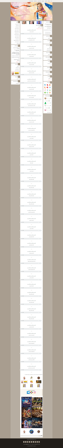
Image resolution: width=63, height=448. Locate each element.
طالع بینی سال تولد (49, 112)
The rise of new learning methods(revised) (16, 50)
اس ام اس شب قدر (49, 28)
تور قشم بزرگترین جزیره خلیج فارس (15, 55)
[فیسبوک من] (35, 442)
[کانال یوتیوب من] (26, 442)
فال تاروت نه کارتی (17, 35)
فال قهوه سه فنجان (49, 48)
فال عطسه (18, 78)
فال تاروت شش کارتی (16, 34)
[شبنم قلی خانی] (24, 22)
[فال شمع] (26, 412)
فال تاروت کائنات (17, 26)
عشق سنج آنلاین (49, 74)
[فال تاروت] (37, 402)
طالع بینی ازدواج (49, 59)
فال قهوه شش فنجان (49, 50)
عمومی (38, 435)
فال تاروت (46, 1)
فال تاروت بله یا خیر (17, 41)
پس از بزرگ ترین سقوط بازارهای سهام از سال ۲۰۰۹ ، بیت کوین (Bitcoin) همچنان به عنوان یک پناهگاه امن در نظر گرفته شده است (15, 53)
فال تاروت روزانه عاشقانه (16, 40)
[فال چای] (37, 423)
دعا (50, 65)
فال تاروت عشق (17, 38)
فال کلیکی (50, 69)
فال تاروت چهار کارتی (17, 31)
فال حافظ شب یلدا (17, 69)
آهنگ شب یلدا (16, 7)
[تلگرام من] (37, 442)
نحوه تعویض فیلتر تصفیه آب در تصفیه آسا (16, 48)
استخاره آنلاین (35, 1)
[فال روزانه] (26, 402)
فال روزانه (43, 1)
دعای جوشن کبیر (49, 63)
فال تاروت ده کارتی (17, 37)
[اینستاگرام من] (33, 442)
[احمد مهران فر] (39, 22)
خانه (51, 1)
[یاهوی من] (39, 442)
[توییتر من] (29, 442)
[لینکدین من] (24, 442)
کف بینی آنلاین (49, 54)
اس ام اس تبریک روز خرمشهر (48, 32)
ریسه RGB (50, 78)
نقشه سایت (28, 445)
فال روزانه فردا (17, 83)
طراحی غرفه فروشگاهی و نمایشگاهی (16, 60)
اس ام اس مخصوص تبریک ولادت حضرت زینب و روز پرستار (47, 24)
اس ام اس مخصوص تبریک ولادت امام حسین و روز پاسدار (47, 26)
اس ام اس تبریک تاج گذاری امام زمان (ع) (47, 30)
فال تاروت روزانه (17, 24)
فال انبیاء (50, 42)
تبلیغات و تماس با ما (31, 1)
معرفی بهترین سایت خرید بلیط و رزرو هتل (15, 58)
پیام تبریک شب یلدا (17, 70)
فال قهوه (50, 47)
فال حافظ (49, 1)
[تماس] (31, 442)
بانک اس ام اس (39, 1)
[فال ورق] (26, 423)
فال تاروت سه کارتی (17, 29)
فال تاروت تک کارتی (17, 28)
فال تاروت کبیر (17, 25)
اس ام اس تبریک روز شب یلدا (48, 33)
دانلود (31, 35)
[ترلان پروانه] (31, 22)
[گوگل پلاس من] (27, 442)
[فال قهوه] (37, 412)
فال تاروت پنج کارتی (17, 32)
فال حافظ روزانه (17, 67)
